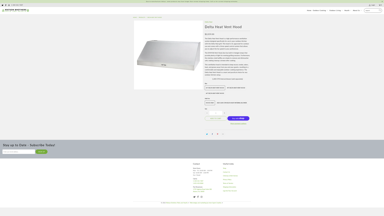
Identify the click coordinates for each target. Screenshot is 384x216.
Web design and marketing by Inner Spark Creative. (206, 203)
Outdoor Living (335, 10)
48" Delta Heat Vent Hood (236, 88)
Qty (206, 109)
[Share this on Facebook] (212, 134)
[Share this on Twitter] (207, 134)
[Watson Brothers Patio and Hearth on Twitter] (2, 5)
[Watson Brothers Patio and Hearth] (15, 10)
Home (309, 10)
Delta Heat (208, 22)
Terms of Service (228, 183)
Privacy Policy (227, 179)
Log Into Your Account (230, 191)
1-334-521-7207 (17, 5)
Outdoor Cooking (319, 10)
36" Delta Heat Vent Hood (215, 88)
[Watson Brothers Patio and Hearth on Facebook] (5, 5)
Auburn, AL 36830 (198, 191)
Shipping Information (229, 187)
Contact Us (226, 172)
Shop (224, 168)
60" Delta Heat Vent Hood (215, 93)
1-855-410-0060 (198, 183)
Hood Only (210, 103)
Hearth (347, 10)
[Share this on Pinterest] (217, 134)
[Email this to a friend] (223, 134)
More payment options (238, 123)
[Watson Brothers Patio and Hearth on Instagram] (9, 5)
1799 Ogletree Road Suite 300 (202, 189)
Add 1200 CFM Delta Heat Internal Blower (232, 103)
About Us (356, 10)
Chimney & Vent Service (230, 176)
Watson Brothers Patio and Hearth (177, 203)
